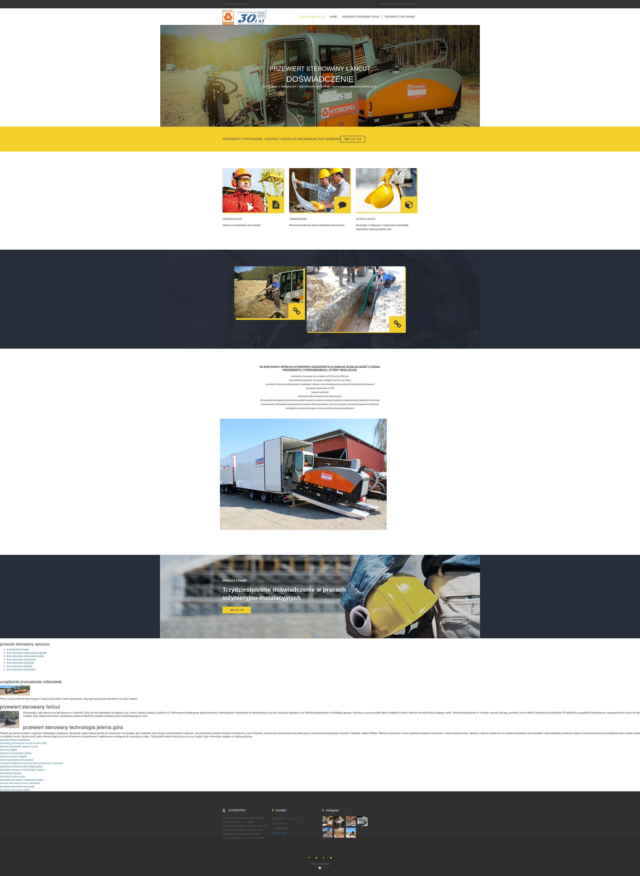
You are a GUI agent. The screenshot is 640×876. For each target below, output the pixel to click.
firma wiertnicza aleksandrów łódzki (25, 656)
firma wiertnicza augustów (20, 662)
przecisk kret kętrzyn (11, 773)
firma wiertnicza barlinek (19, 666)
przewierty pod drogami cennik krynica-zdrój (23, 743)
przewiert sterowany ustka (360, 16)
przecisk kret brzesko (18, 649)
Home (333, 16)
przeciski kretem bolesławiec (15, 739)
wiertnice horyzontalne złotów (15, 753)
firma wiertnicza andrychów (21, 659)
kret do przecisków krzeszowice (16, 759)
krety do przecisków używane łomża (19, 746)
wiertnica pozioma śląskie (13, 756)
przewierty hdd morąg (400, 16)
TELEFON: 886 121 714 (312, 16)
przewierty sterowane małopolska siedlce (21, 779)
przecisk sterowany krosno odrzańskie (20, 783)
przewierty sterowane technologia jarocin (21, 766)
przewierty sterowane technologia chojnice (22, 769)
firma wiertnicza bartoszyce (21, 669)
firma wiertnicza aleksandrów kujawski (27, 652)
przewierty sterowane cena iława (17, 786)
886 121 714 (352, 139)
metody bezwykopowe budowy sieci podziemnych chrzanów (31, 763)
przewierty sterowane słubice (15, 789)
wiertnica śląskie (8, 749)
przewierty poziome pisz (12, 776)
